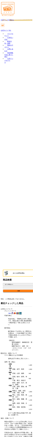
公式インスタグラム (8, 60)
